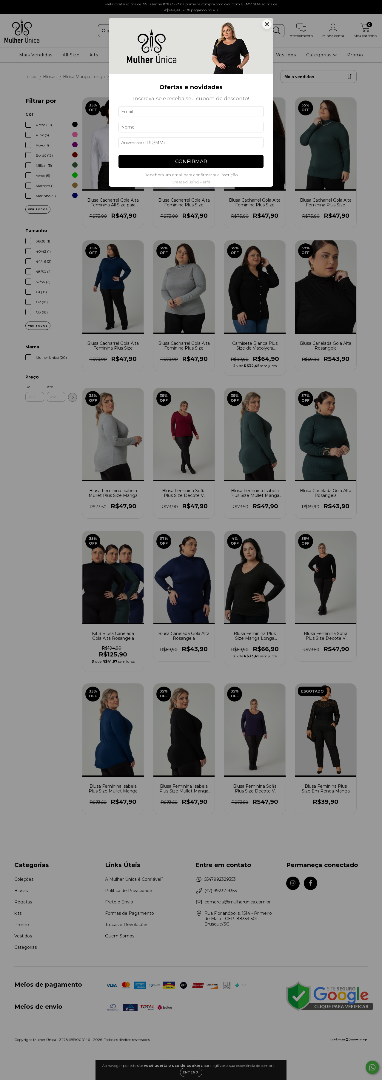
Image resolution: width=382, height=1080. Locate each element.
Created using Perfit (191, 182)
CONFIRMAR (191, 161)
